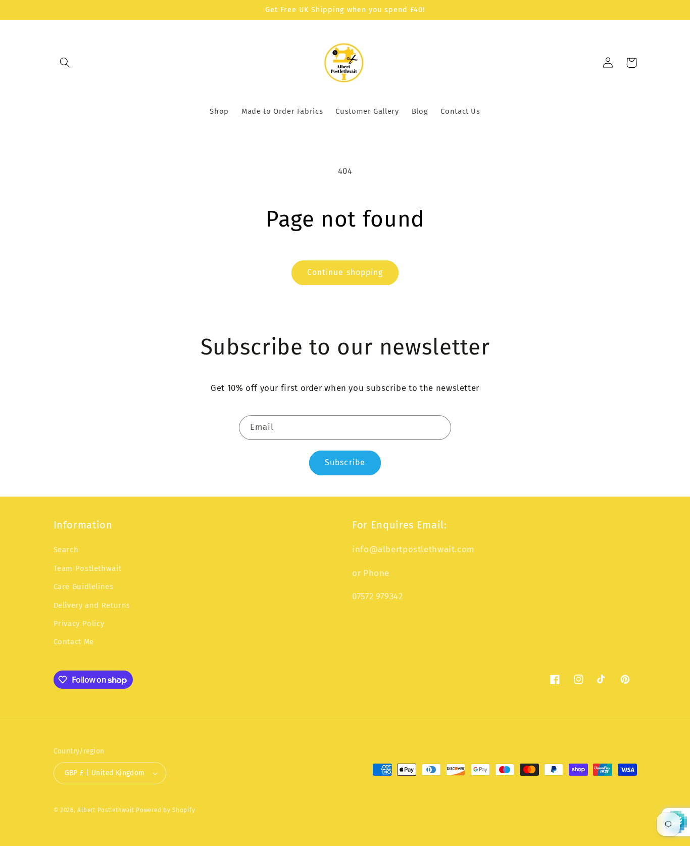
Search (66, 549)
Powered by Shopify (165, 810)
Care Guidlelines (84, 586)
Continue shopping (345, 272)
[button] (65, 62)
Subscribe (345, 462)
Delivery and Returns (92, 605)
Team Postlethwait (88, 568)
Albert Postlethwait (105, 810)
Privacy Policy (79, 623)
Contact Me (74, 641)
